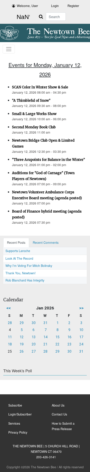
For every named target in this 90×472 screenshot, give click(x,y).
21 (45, 344)
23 (69, 344)
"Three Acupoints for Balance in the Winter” (48, 160)
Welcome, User (27, 5)
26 (22, 351)
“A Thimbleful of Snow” (31, 100)
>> (81, 308)
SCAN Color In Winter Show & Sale (40, 87)
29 (22, 323)
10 (81, 330)
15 (57, 337)
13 (34, 337)
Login (55, 5)
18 (10, 344)
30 (34, 323)
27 (34, 351)
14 (45, 337)
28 (10, 323)
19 (22, 344)
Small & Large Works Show (34, 114)
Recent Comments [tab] (46, 242)
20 (34, 344)
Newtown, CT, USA (22, 17)
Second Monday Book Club (34, 127)
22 (57, 344)
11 (10, 337)
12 (22, 337)
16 (69, 337)
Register (73, 5)
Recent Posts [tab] (16, 242)
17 (81, 337)
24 (81, 344)
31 (45, 323)
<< (8, 308)
